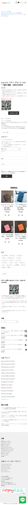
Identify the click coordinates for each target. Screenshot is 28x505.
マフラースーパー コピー (6, 447)
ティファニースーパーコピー (8, 396)
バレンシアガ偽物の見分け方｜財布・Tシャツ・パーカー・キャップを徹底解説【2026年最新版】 (14, 408)
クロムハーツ (8, 465)
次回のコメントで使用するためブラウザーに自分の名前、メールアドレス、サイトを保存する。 (13, 172)
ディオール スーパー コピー (8, 367)
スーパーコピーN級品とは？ (7, 477)
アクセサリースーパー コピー (7, 450)
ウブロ (5, 470)
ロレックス (3, 464)
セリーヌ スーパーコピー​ (7, 390)
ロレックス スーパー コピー (8, 361)
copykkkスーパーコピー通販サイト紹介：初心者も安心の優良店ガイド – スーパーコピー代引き (14, 416)
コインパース (19, 255)
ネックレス (11, 260)
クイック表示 (9, 215)
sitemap (2, 456)
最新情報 (3, 485)
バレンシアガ (4, 471)
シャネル (8, 467)
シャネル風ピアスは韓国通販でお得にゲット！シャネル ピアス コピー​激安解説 (14, 420)
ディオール (3, 467)
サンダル (3, 257)
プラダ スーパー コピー (7, 384)
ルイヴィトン (9, 464)
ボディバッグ (9, 264)
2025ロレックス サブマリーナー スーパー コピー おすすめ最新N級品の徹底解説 (14, 424)
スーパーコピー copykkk (6, 11)
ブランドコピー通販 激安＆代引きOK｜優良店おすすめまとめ (13, 126)
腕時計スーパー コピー (6, 441)
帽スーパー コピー (5, 453)
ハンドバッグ (18, 260)
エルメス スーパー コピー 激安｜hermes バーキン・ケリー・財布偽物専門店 (14, 123)
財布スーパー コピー (5, 444)
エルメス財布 (3, 14)
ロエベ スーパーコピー (6, 393)
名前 (2, 158)
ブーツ (3, 264)
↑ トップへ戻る (21, 493)
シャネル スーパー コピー (7, 381)
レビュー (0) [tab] (5, 132)
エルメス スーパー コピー (7, 370)
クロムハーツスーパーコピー (8, 373)
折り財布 (3, 267)
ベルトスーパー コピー (6, 451)
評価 (2, 148)
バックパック (4, 262)
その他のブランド (5, 399)
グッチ (8, 471)
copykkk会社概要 (4, 476)
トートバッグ (4, 260)
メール (3, 164)
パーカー (11, 262)
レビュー (3, 150)
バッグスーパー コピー (6, 442)
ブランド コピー (4, 454)
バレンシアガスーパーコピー (8, 375)
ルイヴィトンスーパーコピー (8, 364)
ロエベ (2, 470)
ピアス (16, 262)
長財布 (8, 267)
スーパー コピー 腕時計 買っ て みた (9, 484)
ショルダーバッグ (10, 257)
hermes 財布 (8, 120)
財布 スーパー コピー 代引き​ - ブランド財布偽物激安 (14, 128)
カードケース (12, 255)
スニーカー (19, 257)
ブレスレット (22, 262)
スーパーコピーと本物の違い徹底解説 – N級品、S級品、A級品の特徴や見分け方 (13, 412)
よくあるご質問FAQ (5, 479)
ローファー (23, 264)
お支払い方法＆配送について (7, 482)
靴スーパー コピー (5, 445)
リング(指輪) (16, 264)
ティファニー (8, 468)
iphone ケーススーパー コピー (7, 448)
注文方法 (3, 481)
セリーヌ (3, 468)
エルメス (3, 465)
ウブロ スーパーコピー (6, 387)
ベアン (8, 14)
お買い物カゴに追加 (14, 113)
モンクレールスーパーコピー (8, 378)
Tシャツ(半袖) (4, 255)
